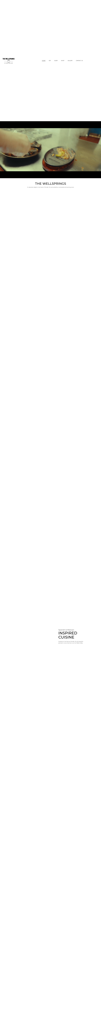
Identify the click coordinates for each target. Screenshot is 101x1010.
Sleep (56, 60)
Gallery (70, 60)
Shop (62, 60)
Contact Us (79, 60)
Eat (50, 60)
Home (43, 60)
